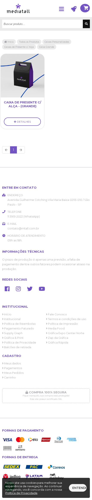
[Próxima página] (21, 150)
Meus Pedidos (13, 372)
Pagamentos (12, 368)
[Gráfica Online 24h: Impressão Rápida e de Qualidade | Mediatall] (19, 16)
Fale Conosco (57, 314)
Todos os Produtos (29, 41)
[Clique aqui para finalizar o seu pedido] (85, 8)
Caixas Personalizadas (57, 41)
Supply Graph (12, 333)
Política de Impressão (62, 323)
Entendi (79, 488)
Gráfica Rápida (57, 342)
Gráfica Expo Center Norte (65, 333)
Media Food (56, 328)
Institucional (12, 319)
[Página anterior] (6, 150)
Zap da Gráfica (57, 337)
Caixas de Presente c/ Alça (19, 46)
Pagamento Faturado (18, 328)
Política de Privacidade (19, 342)
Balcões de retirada (17, 347)
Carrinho (9, 377)
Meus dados (12, 363)
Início (10, 41)
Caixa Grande (46, 46)
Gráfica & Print (13, 337)
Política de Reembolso (19, 323)
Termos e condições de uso (66, 319)
